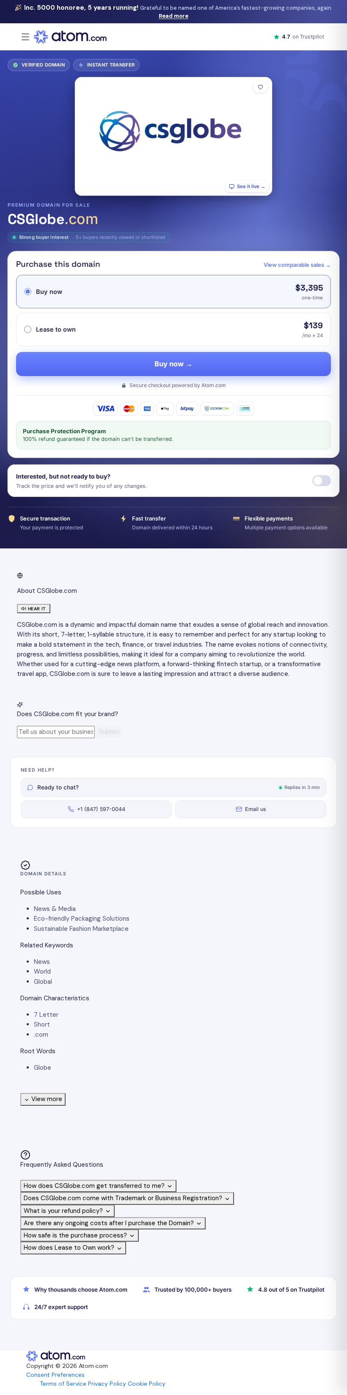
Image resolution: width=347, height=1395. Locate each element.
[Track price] (321, 480)
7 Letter (46, 1014)
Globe (42, 1067)
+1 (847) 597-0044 (101, 809)
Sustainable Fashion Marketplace (81, 928)
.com (41, 1034)
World (42, 971)
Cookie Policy (146, 1383)
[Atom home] (70, 37)
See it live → (251, 186)
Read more (173, 15)
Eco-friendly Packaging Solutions (81, 918)
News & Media (55, 909)
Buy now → (173, 364)
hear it (37, 608)
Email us (255, 809)
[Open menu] (25, 36)
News (42, 962)
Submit (109, 732)
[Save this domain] (260, 87)
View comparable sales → (297, 264)
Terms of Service (63, 1383)
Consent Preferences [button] (55, 1374)
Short (42, 1024)
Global (43, 981)
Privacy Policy (107, 1383)
